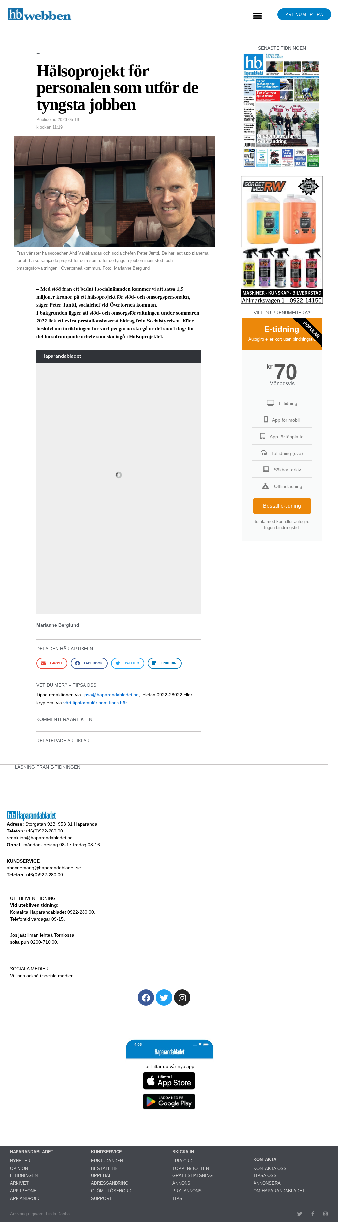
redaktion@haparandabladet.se (40, 837)
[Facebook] (146, 997)
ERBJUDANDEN (107, 1160)
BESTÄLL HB (104, 1168)
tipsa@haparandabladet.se (110, 694)
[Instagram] (182, 997)
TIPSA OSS (265, 1175)
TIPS (177, 1198)
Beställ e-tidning (282, 506)
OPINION (19, 1168)
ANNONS (181, 1183)
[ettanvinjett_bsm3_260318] (282, 304)
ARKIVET (19, 1183)
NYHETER (20, 1160)
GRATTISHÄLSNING (192, 1175)
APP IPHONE (23, 1190)
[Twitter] (164, 997)
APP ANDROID (24, 1198)
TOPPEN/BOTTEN (190, 1168)
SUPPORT (101, 1198)
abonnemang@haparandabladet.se (44, 867)
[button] (257, 16)
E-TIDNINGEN (24, 1175)
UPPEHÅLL (102, 1175)
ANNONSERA (267, 1183)
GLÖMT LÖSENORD (111, 1190)
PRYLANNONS (187, 1190)
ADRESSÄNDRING (109, 1183)
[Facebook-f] (312, 1213)
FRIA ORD (182, 1160)
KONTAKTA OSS (270, 1168)
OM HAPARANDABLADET (279, 1190)
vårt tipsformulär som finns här (95, 702)
